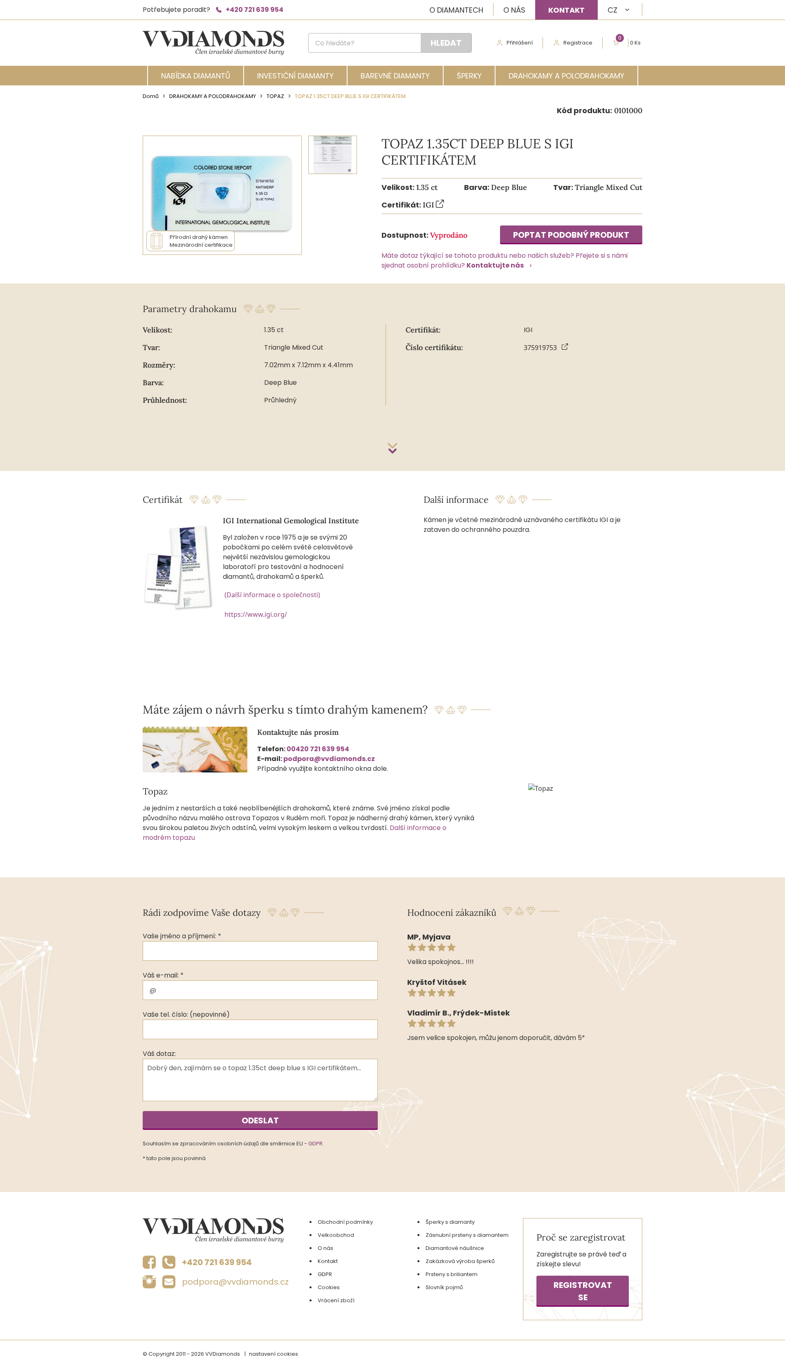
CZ (612, 10)
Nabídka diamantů (195, 76)
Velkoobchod (336, 1235)
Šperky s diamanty (450, 1222)
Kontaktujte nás (495, 265)
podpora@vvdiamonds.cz (329, 758)
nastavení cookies (273, 1354)
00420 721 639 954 (318, 749)
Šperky (469, 76)
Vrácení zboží (336, 1300)
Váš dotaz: (159, 1053)
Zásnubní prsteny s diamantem (467, 1235)
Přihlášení (520, 43)
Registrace (577, 43)
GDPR (315, 1143)
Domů (151, 96)
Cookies (329, 1287)
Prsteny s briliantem (452, 1274)
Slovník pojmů (444, 1287)
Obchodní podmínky (345, 1222)
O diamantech (456, 10)
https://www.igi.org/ (255, 614)
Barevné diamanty (395, 76)
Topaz (275, 96)
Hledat (446, 43)
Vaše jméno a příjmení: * (182, 936)
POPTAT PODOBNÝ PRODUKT (571, 235)
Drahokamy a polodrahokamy (566, 76)
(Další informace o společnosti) (272, 594)
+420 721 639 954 (254, 9)
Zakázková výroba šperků (460, 1261)
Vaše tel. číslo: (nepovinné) (186, 1014)
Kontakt (566, 10)
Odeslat (260, 1120)
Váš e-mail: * (163, 975)
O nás (514, 10)
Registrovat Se (583, 1291)
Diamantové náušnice (455, 1248)
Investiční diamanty (295, 76)
